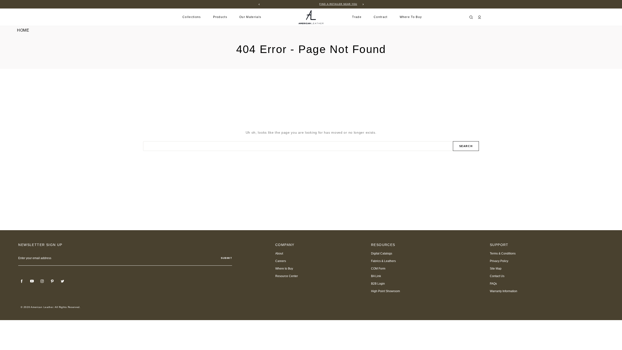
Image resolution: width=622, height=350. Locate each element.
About (279, 253)
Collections (191, 17)
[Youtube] (31, 281)
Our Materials (250, 17)
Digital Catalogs (381, 253)
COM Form (378, 268)
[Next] (363, 4)
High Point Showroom (385, 291)
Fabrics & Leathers (383, 261)
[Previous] (259, 4)
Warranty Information (503, 291)
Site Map (495, 268)
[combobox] (298, 146)
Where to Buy (411, 17)
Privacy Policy (499, 261)
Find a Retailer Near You (311, 4)
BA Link (376, 276)
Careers (280, 261)
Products (220, 17)
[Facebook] (21, 281)
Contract (381, 17)
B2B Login (378, 283)
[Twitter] (62, 281)
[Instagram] (42, 281)
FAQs (493, 283)
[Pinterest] (52, 281)
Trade (357, 17)
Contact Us (497, 276)
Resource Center (286, 276)
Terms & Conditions (503, 253)
